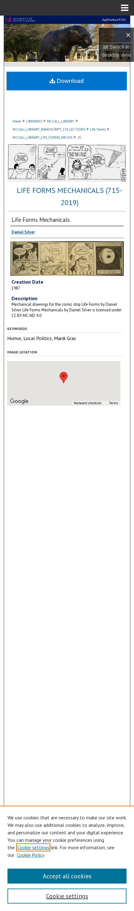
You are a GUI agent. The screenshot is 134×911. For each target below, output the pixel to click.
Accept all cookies (67, 876)
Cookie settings (33, 847)
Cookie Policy (30, 855)
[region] (67, 858)
